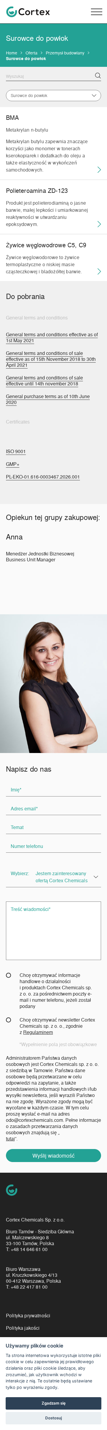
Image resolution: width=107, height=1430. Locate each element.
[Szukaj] (98, 75)
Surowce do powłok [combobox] (29, 95)
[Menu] (96, 12)
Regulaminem (38, 1032)
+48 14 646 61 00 (29, 1249)
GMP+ (12, 464)
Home (11, 53)
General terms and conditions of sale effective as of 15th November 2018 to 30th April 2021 (51, 359)
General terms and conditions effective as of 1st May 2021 (52, 337)
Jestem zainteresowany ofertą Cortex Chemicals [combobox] (62, 877)
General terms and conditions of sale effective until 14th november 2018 (44, 381)
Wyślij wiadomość (53, 1155)
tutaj (10, 1138)
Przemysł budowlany (65, 53)
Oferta (31, 53)
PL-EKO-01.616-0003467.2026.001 (43, 477)
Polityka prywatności (28, 1315)
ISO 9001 (16, 451)
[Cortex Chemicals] (28, 12)
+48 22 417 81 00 (29, 1287)
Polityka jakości (23, 1327)
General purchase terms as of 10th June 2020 (48, 399)
